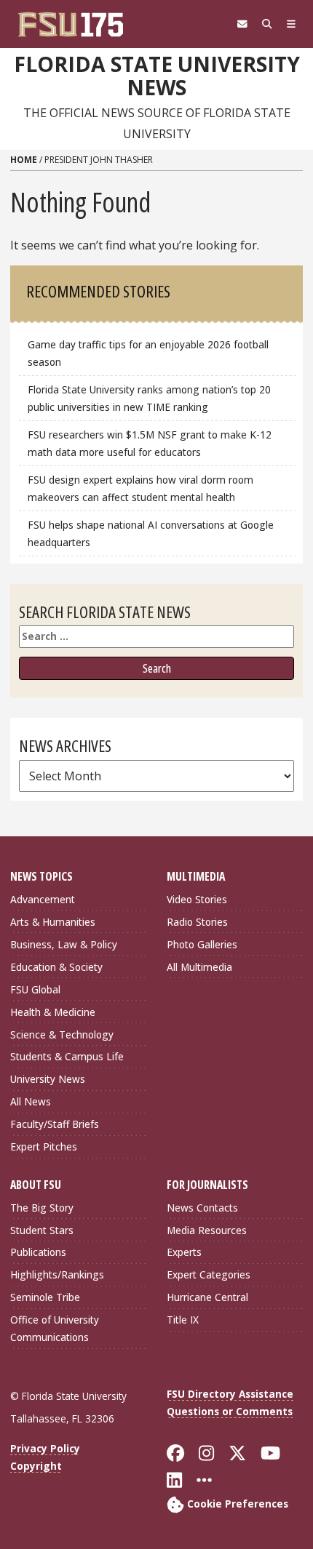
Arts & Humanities (52, 922)
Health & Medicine (52, 1012)
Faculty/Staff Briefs (54, 1124)
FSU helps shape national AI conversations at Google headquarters (151, 533)
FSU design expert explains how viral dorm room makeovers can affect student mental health (140, 488)
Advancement (42, 899)
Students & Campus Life (67, 1056)
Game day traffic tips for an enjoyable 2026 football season (148, 353)
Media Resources (207, 1230)
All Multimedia (199, 967)
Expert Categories (208, 1274)
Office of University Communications (54, 1328)
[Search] (267, 24)
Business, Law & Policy (63, 944)
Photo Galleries (202, 944)
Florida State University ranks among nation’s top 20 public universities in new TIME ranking (149, 398)
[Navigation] (291, 24)
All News (30, 1101)
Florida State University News (157, 76)
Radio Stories (197, 922)
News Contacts (202, 1207)
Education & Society (56, 967)
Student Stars (42, 1230)
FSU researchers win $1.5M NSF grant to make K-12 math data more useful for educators (150, 443)
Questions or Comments (230, 1411)
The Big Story (42, 1207)
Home (23, 159)
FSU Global (35, 989)
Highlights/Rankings (57, 1274)
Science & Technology (62, 1034)
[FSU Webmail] (242, 24)
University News (47, 1079)
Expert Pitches (43, 1146)
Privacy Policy (45, 1448)
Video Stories (197, 899)
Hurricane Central (207, 1297)
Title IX (183, 1319)
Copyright (36, 1466)
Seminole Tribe (45, 1297)
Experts (184, 1252)
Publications (38, 1252)
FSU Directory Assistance (230, 1394)
